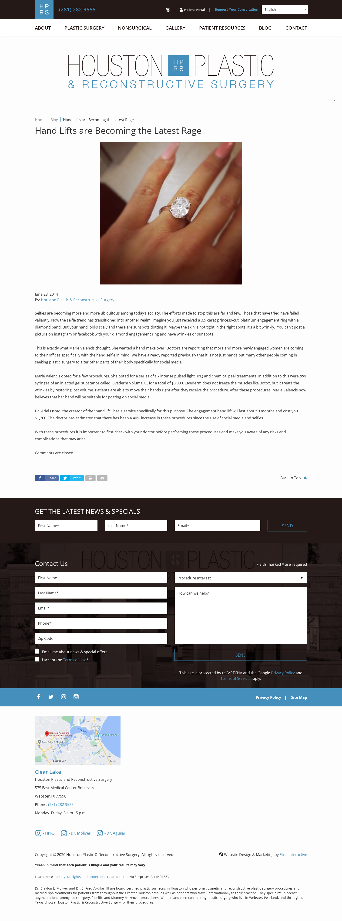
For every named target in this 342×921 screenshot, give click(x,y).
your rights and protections (85, 876)
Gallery (175, 28)
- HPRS (49, 833)
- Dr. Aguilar (114, 833)
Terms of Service (235, 678)
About (43, 28)
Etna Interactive (293, 854)
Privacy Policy (283, 672)
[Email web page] (102, 478)
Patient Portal (194, 9)
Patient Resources (222, 28)
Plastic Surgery (84, 28)
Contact (296, 28)
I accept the (52, 659)
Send (287, 525)
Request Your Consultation (236, 9)
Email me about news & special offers (74, 651)
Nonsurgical (135, 28)
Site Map (299, 697)
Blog (265, 28)
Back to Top (290, 477)
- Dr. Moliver (80, 833)
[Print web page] (90, 478)
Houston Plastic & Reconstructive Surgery (77, 299)
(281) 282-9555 (61, 804)
